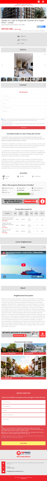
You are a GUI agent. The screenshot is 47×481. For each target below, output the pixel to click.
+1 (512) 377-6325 (10, 468)
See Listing (4, 220)
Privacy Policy (8, 125)
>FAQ (28, 5)
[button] (45, 54)
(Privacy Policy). (5, 438)
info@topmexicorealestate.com (15, 471)
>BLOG (31, 5)
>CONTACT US (17, 5)
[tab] (23, 49)
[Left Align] (39, 2)
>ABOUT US (23, 5)
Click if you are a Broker (7, 122)
